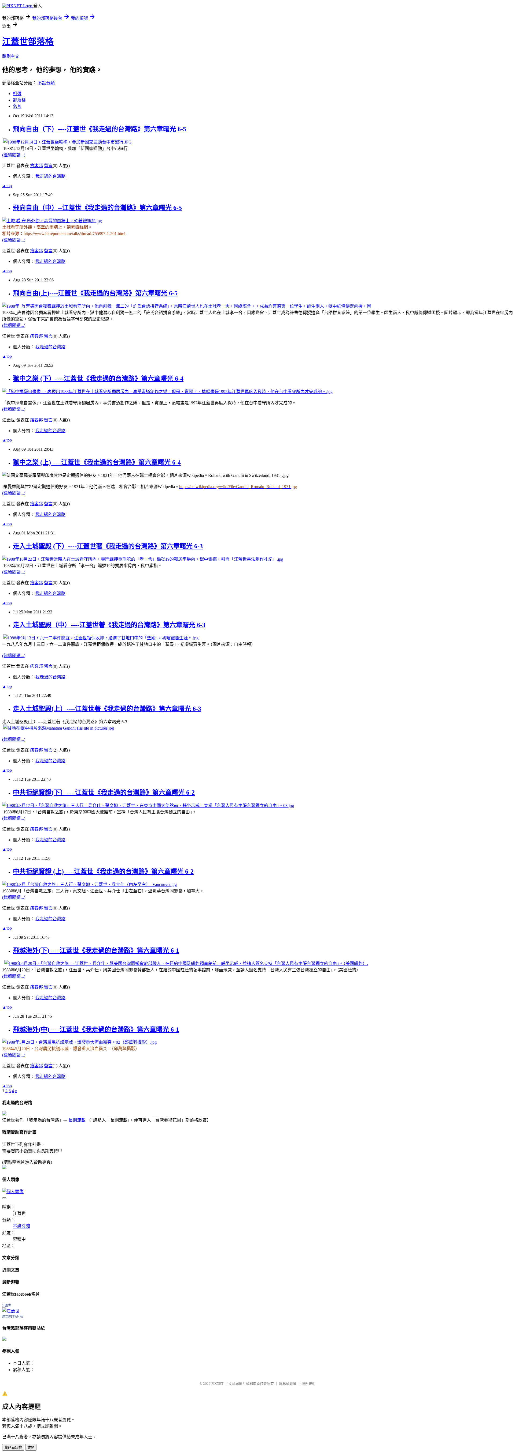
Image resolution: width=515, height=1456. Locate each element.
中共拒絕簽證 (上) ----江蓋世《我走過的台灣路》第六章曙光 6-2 (103, 871)
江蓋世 (6, 1305)
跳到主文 (10, 56)
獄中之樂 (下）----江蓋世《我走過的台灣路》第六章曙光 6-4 (98, 378)
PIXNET (217, 1384)
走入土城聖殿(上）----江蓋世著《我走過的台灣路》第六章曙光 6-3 (107, 708)
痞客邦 (36, 165)
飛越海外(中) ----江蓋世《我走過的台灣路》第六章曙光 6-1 (96, 1029)
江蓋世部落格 (28, 41)
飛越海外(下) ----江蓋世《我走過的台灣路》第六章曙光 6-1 (96, 950)
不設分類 (46, 83)
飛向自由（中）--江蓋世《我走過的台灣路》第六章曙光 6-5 (97, 207)
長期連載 (77, 1120)
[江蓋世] (10, 1311)
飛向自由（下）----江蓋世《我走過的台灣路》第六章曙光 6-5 (99, 129)
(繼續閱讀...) (13, 155)
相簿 (17, 93)
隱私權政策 (287, 1384)
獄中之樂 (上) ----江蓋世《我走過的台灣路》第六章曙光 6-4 (97, 462)
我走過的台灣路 (50, 176)
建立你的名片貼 (12, 1316)
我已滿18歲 (13, 1448)
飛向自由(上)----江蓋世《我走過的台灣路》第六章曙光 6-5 (95, 293)
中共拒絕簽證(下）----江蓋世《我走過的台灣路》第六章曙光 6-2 (104, 792)
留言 (48, 165)
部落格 (19, 100)
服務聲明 (308, 1384)
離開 (30, 1448)
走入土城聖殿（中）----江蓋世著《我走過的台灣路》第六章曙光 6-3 (109, 624)
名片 (17, 106)
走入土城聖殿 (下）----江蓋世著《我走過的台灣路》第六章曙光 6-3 (108, 546)
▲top (7, 185)
